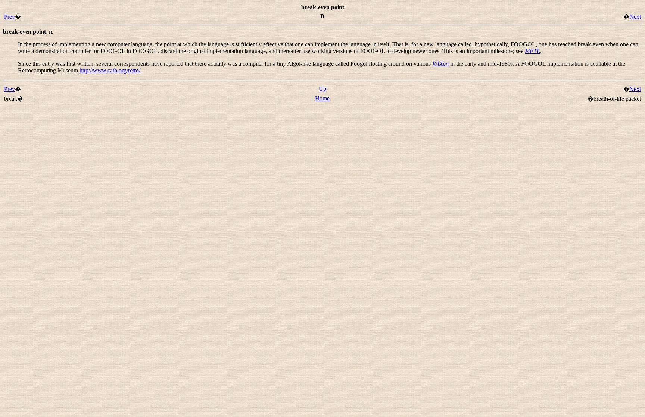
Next (635, 16)
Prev (9, 16)
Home (322, 98)
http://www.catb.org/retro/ (110, 70)
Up (322, 88)
